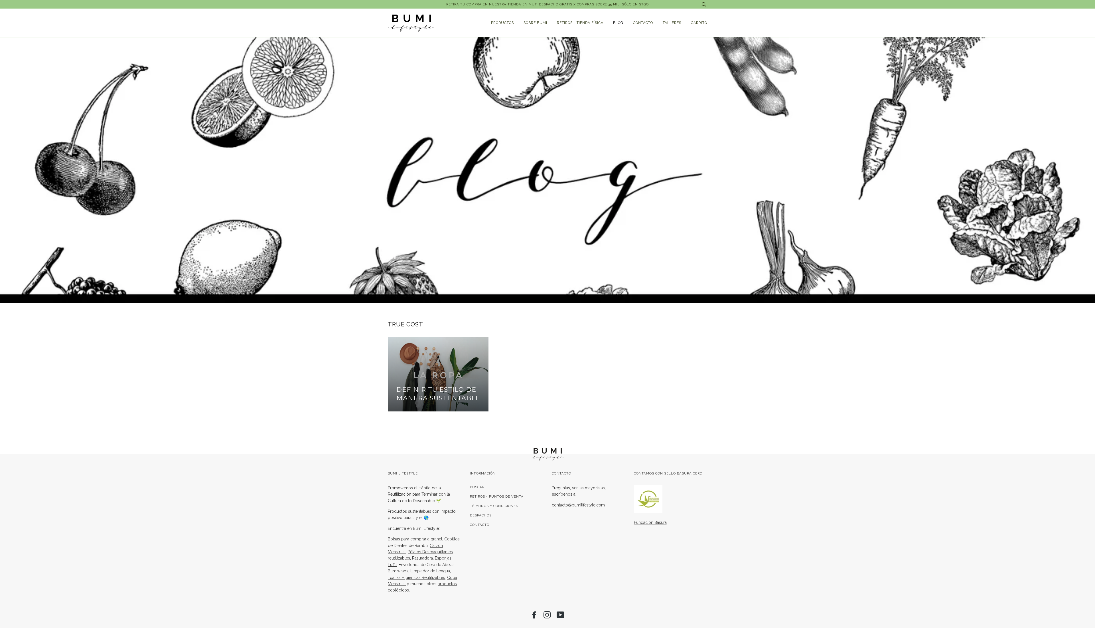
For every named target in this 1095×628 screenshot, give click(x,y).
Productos (502, 23)
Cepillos (452, 539)
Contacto (643, 23)
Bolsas (394, 539)
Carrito (699, 23)
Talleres (672, 23)
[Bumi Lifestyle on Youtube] (561, 617)
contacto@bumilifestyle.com (578, 505)
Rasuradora (422, 558)
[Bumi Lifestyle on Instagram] (547, 617)
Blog (618, 23)
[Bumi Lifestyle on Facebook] (534, 617)
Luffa (392, 564)
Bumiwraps (398, 571)
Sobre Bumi (535, 23)
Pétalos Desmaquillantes (430, 552)
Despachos (481, 515)
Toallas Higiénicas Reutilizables (416, 577)
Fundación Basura (650, 522)
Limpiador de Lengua (430, 571)
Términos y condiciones (494, 506)
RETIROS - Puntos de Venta (497, 496)
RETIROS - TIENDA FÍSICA (580, 23)
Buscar (477, 487)
